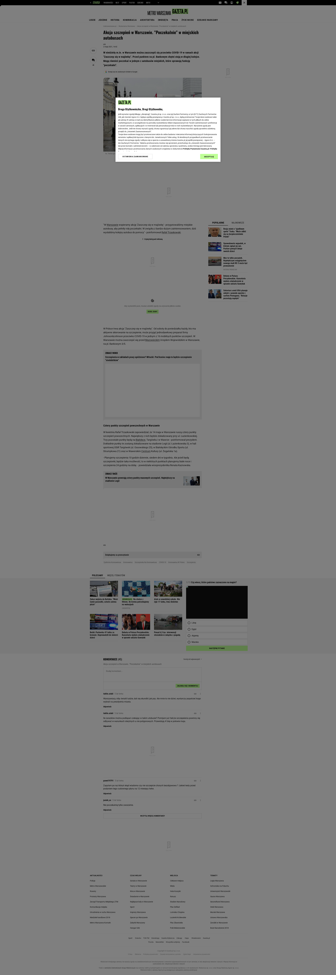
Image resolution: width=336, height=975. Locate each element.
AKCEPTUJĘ (209, 157)
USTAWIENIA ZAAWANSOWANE (135, 156)
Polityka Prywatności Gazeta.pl (196, 149)
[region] (168, 130)
